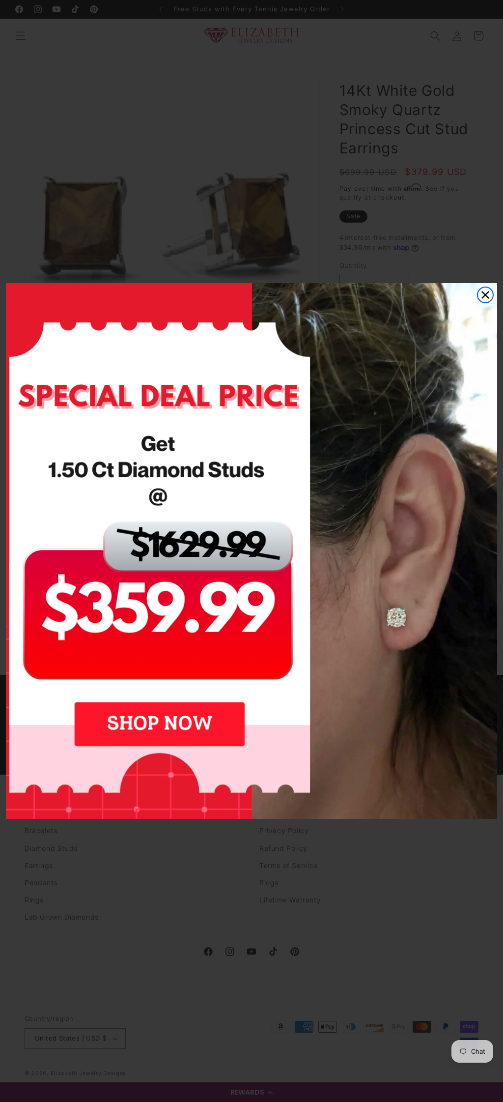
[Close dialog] (485, 295)
